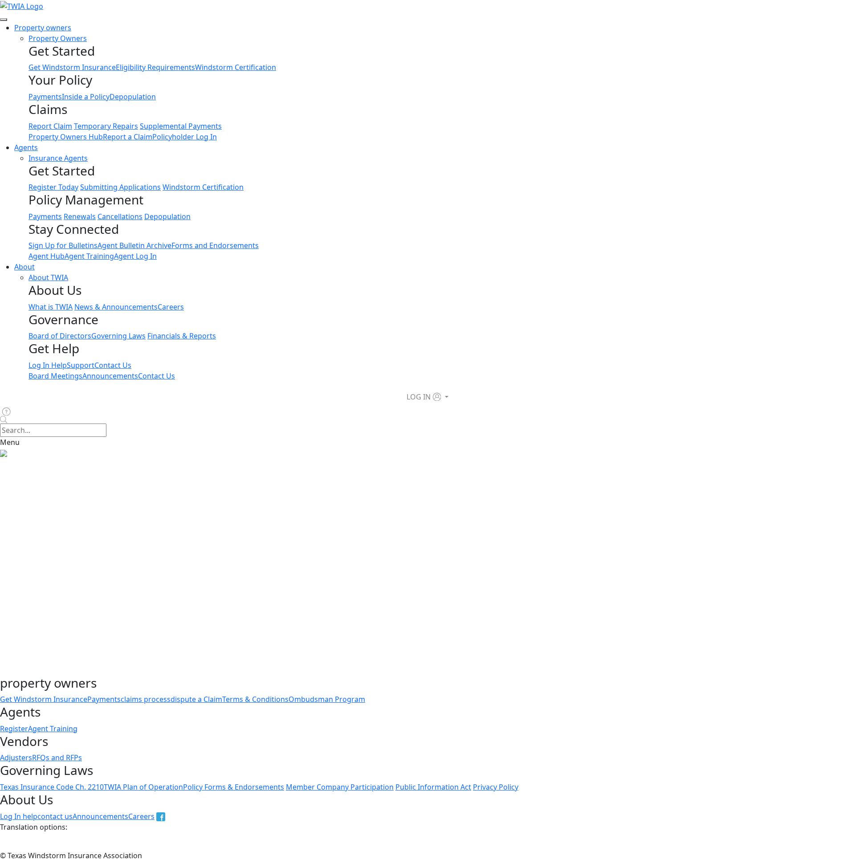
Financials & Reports (181, 336)
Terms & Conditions (255, 699)
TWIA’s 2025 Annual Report (45, 528)
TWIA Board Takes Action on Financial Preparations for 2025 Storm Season (131, 670)
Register (14, 729)
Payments (45, 97)
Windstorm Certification (235, 67)
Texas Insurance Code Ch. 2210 (52, 787)
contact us (55, 816)
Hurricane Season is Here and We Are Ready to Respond (351, 670)
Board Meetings (55, 376)
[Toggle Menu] (3, 19)
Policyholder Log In (184, 137)
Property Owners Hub (65, 137)
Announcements (110, 376)
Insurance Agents (58, 158)
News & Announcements (116, 307)
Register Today (53, 187)
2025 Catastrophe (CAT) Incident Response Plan (173, 652)
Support (80, 365)
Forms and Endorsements (215, 245)
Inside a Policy (86, 97)
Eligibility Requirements (155, 67)
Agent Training (89, 256)
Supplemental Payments (181, 126)
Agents (26, 147)
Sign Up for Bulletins (63, 245)
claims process (146, 699)
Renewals (80, 216)
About (24, 267)
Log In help (18, 816)
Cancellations (120, 216)
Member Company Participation (340, 787)
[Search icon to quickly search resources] (427, 420)
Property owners (42, 28)
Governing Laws (118, 336)
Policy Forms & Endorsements (233, 787)
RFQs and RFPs (57, 757)
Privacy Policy (495, 787)
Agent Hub (46, 256)
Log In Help (47, 365)
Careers (171, 307)
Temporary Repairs (106, 126)
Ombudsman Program (327, 699)
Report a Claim (127, 137)
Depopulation (133, 97)
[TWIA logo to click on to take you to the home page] (21, 5)
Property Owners (57, 38)
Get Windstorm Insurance (72, 67)
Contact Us (112, 365)
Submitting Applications (120, 187)
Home (10, 464)
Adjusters (16, 757)
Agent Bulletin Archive (134, 245)
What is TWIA (50, 307)
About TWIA (48, 277)
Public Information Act (433, 787)
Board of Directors (59, 336)
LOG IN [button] (419, 397)
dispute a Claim (196, 699)
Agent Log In (135, 256)
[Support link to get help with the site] (8, 411)
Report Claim (50, 126)
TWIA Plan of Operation (143, 787)
